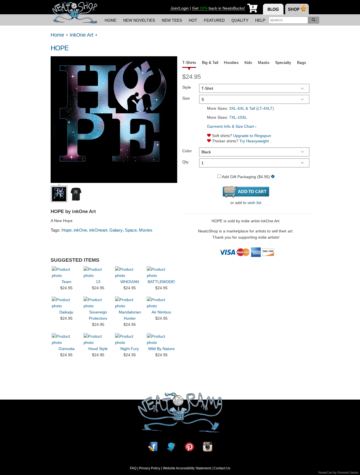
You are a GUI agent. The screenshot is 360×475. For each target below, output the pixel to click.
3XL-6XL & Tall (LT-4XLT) (251, 108)
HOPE (60, 48)
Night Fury (129, 348)
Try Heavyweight (254, 141)
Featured (214, 20)
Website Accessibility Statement (187, 468)
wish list (254, 202)
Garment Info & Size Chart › (231, 126)
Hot (193, 20)
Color (187, 151)
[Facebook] (153, 447)
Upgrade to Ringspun (252, 135)
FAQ (133, 468)
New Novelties (139, 20)
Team (66, 281)
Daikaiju (66, 312)
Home (110, 20)
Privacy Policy (149, 468)
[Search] (313, 20)
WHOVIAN (129, 281)
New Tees (172, 20)
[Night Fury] (129, 339)
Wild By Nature (161, 348)
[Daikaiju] (66, 303)
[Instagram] (207, 447)
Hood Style (98, 348)
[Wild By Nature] (161, 339)
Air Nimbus (161, 312)
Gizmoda (66, 348)
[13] (98, 272)
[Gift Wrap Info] (272, 176)
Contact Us (221, 468)
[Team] (66, 272)
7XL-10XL (238, 117)
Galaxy (116, 230)
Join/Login (179, 8)
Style (186, 87)
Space (131, 230)
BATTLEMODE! (161, 281)
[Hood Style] (98, 339)
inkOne (80, 230)
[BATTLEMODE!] (161, 272)
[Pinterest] (189, 447)
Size (186, 98)
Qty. (185, 162)
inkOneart (98, 230)
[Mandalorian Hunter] (129, 303)
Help (260, 20)
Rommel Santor (348, 472)
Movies (145, 230)
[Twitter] (171, 447)
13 (98, 281)
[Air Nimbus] (161, 303)
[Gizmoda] (66, 339)
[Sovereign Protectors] (98, 303)
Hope (66, 230)
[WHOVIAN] (129, 272)
